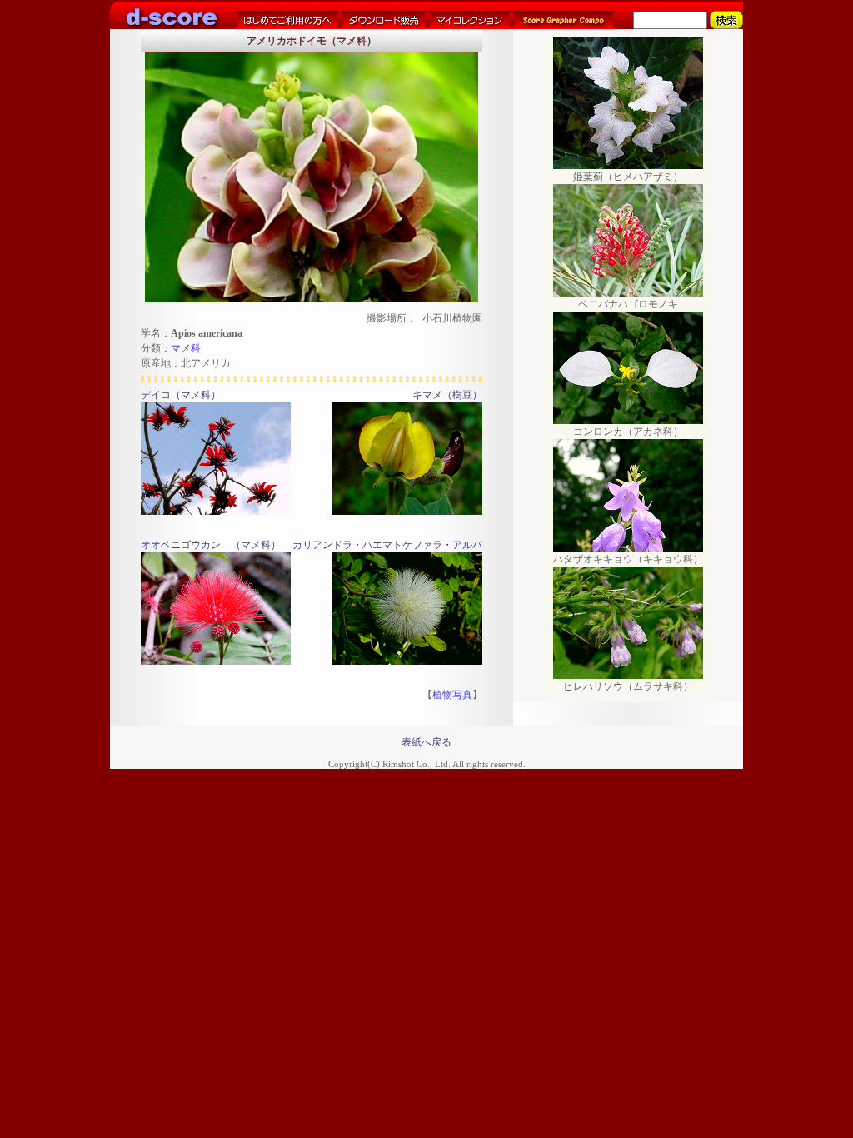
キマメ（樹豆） (447, 395)
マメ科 (186, 348)
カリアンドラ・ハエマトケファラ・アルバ (387, 545)
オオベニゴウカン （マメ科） (211, 545)
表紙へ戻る (426, 742)
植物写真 (452, 695)
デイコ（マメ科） (181, 395)
